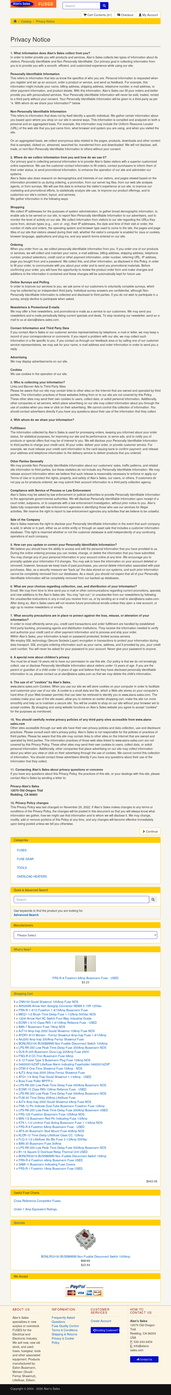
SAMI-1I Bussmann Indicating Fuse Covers (47, 1164)
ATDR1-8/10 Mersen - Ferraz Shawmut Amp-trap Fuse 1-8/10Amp (62, 1035)
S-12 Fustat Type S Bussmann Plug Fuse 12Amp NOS (54, 1060)
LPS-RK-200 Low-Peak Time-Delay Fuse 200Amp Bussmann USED (63, 1110)
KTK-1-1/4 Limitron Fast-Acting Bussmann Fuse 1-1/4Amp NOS (60, 1122)
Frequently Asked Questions (63, 1319)
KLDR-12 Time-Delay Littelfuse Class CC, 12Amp (51, 1135)
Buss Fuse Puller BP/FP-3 (36, 1081)
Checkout (126, 15)
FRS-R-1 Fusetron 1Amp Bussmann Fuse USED (51, 1168)
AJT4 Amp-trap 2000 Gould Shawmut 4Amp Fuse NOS (55, 1102)
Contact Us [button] (145, 1359)
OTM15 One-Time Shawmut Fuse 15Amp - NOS (50, 1068)
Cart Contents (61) (99, 15)
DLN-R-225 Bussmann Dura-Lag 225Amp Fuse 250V (54, 1052)
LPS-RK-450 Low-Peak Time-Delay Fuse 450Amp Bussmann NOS (62, 1085)
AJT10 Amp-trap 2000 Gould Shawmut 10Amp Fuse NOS (56, 1031)
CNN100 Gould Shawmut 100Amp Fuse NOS (48, 1002)
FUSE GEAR (25, 859)
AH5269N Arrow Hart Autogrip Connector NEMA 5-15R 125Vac (60, 1006)
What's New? (22, 949)
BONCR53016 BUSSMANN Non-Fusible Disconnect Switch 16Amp (62, 1156)
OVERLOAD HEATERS (32, 876)
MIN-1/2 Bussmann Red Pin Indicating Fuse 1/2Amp (53, 1118)
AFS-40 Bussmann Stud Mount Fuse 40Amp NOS (51, 1131)
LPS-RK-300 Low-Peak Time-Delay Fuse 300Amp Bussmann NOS (62, 1093)
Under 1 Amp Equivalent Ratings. (36, 1209)
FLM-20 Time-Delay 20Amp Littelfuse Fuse (47, 1097)
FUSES (21, 850)
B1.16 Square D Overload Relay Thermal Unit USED (53, 1152)
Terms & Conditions (65, 1330)
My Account (150, 15)
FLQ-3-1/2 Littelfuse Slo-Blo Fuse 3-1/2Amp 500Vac (53, 1139)
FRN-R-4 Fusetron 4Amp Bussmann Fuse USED (51, 1160)
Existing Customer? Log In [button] (107, 1330)
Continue (151, 831)
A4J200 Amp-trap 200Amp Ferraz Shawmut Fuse (51, 1039)
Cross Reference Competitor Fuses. (37, 1201)
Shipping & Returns (64, 1334)
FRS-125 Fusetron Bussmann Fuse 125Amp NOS (51, 1114)
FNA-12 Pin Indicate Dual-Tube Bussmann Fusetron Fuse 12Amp (62, 1106)
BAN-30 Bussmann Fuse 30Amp (40, 1143)
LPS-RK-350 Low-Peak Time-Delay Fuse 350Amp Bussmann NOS (62, 1047)
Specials (19, 1223)
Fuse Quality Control (65, 1326)
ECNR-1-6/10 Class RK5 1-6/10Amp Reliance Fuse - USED (58, 1022)
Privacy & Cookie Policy (63, 1340)
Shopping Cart (23, 993)
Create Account (101, 1321)
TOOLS (22, 868)
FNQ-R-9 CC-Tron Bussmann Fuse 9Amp (46, 1056)
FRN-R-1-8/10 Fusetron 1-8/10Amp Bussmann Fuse (53, 1010)
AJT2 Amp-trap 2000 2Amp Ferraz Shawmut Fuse (52, 1072)
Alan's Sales (52, 1388)
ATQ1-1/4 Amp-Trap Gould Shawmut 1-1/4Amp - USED (55, 1077)
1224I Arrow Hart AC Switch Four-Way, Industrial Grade (55, 1018)
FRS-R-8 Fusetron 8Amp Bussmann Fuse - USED (85, 978)
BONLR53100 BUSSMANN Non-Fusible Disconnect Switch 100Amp (63, 1043)
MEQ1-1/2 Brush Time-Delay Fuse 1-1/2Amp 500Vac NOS (57, 1014)
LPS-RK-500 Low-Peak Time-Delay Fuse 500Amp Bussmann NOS (62, 1147)
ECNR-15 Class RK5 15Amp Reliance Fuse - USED (52, 1089)
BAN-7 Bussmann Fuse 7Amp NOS (42, 1027)
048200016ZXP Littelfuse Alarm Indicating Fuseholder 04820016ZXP (64, 1064)
